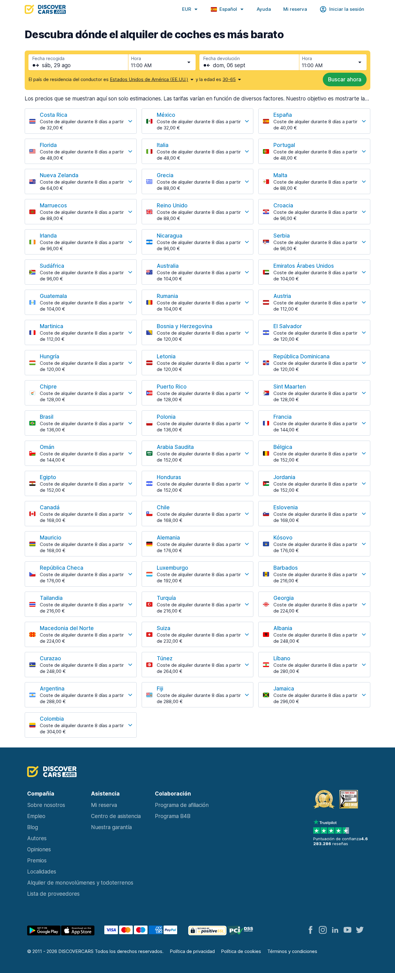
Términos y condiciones (292, 951)
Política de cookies (241, 951)
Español (228, 9)
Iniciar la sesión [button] (346, 9)
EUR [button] (186, 9)
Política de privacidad (192, 951)
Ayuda (264, 9)
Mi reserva (295, 9)
